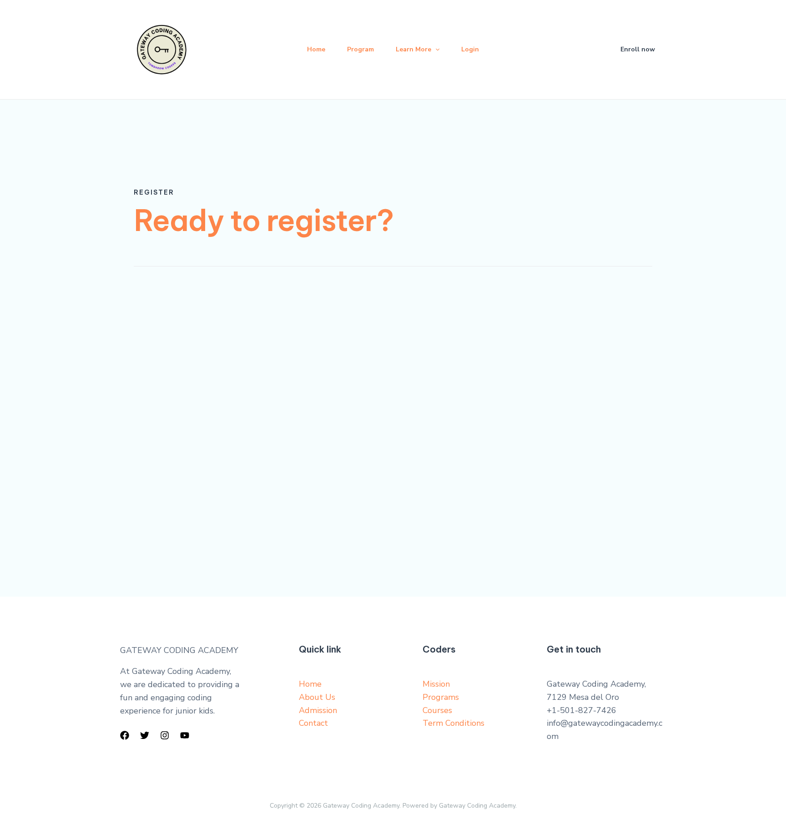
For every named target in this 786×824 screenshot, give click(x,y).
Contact (313, 723)
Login (470, 49)
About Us (317, 697)
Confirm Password (164, 482)
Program (360, 49)
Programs (441, 697)
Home (316, 49)
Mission (436, 683)
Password (150, 441)
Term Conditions (453, 723)
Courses (437, 710)
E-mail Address (159, 399)
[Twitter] (144, 735)
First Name (152, 316)
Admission (318, 710)
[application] (435, 49)
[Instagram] (164, 735)
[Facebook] (124, 735)
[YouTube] (184, 735)
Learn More (413, 49)
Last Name (152, 357)
